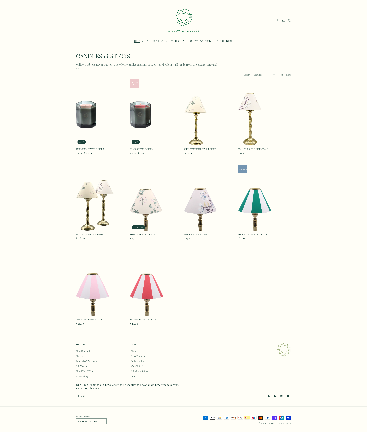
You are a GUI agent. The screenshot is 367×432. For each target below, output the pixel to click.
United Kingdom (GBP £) (89, 421)
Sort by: (247, 74)
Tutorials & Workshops (87, 361)
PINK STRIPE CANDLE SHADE (89, 319)
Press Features (138, 356)
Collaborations (138, 361)
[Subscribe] (124, 396)
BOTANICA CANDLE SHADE (142, 234)
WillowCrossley (270, 423)
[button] (77, 20)
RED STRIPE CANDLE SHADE (143, 319)
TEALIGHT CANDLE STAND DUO (91, 234)
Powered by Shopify (284, 423)
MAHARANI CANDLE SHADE (197, 234)
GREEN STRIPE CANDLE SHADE (252, 234)
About (134, 351)
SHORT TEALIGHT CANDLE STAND (200, 149)
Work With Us (137, 366)
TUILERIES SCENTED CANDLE (90, 149)
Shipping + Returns (140, 371)
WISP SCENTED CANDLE (141, 149)
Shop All (80, 356)
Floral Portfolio (83, 351)
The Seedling (82, 376)
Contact (135, 376)
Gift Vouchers (82, 366)
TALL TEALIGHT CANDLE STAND (253, 149)
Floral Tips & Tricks (86, 371)
